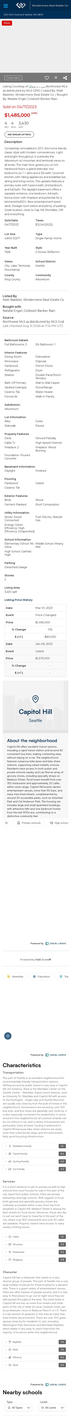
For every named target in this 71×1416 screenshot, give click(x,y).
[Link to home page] (21, 5)
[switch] (46, 78)
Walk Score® (43, 959)
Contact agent (13, 78)
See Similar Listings (19, 134)
